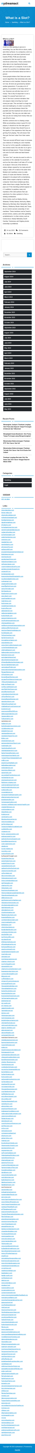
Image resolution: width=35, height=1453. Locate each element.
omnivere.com (6, 539)
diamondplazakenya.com (9, 1339)
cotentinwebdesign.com (9, 647)
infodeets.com (6, 525)
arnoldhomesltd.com (8, 692)
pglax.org (4, 1047)
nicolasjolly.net (6, 939)
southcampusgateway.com (10, 620)
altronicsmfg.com (7, 547)
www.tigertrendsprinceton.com (11, 1199)
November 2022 (9, 378)
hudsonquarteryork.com (9, 1324)
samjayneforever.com (8, 1354)
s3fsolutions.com (7, 674)
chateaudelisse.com (8, 623)
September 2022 (9, 389)
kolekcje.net (5, 814)
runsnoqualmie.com (7, 1236)
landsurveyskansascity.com (10, 1229)
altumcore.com (6, 1136)
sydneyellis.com (6, 790)
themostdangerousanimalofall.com (12, 893)
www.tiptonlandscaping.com (10, 1263)
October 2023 (9, 322)
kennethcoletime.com (8, 991)
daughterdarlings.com (8, 522)
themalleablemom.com (8, 988)
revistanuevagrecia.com (9, 959)
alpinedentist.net (7, 611)
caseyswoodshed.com (8, 1116)
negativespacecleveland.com (11, 1050)
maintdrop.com (6, 601)
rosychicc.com (6, 851)
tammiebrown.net (7, 1010)
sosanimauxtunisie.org (8, 606)
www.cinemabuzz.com (8, 1283)
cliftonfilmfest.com (7, 696)
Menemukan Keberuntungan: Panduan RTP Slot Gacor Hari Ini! (16, 442)
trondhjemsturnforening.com (10, 1337)
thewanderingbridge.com (9, 986)
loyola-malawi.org (7, 849)
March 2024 (8, 297)
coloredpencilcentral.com (9, 694)
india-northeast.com (7, 684)
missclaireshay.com (7, 510)
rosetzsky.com (6, 954)
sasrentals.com (6, 773)
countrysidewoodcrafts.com (10, 566)
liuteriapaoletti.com (7, 1052)
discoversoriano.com (8, 876)
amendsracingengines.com (10, 1219)
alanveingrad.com (7, 1030)
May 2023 (7, 348)
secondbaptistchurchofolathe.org (12, 1405)
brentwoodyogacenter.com (10, 1261)
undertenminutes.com (8, 537)
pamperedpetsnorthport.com (11, 743)
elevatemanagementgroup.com (11, 1386)
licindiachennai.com (7, 520)
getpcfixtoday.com (7, 589)
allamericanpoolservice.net (10, 797)
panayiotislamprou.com (8, 618)
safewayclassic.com (8, 564)
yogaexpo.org (5, 831)
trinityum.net (5, 1307)
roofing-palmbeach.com (9, 687)
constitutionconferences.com (11, 1123)
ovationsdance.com (7, 809)
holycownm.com (6, 1077)
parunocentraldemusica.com (10, 1332)
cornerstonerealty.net (8, 1293)
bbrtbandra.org (6, 591)
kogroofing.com (6, 608)
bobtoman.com (6, 603)
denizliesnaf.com (6, 1121)
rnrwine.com (5, 1396)
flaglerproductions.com (9, 915)
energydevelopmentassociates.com (13, 670)
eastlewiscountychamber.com (11, 900)
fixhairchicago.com (7, 1118)
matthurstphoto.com (8, 1356)
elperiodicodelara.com (8, 515)
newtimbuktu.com (7, 544)
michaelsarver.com (7, 777)
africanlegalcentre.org (8, 944)
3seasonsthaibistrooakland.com (11, 826)
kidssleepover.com (7, 554)
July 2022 (7, 399)
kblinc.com (4, 738)
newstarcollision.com (8, 770)
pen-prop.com (6, 1197)
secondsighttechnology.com (10, 775)
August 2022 (8, 394)
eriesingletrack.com (7, 741)
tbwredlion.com (6, 1342)
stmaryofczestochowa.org (10, 981)
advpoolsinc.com (6, 1106)
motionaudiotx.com (7, 1415)
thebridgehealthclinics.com (10, 1155)
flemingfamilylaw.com (8, 1393)
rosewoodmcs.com (7, 1288)
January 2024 (9, 307)
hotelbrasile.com (6, 633)
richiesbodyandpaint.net (9, 517)
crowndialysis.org (7, 792)
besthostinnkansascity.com (10, 1425)
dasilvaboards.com (7, 907)
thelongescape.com (7, 1015)
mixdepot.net (5, 1285)
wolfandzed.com (6, 1278)
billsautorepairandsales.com (10, 1344)
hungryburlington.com (8, 993)
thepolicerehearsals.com (9, 895)
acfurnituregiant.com (8, 535)
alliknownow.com (6, 898)
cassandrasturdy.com (8, 866)
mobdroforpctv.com (8, 863)
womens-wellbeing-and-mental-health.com (15, 804)
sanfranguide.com (7, 883)
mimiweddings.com (7, 1423)
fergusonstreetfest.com (9, 1351)
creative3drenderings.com (9, 1165)
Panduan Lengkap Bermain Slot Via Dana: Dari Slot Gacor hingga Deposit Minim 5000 (16, 460)
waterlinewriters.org (7, 1158)
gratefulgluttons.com (8, 861)
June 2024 (7, 287)
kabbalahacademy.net (8, 765)
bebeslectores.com (7, 655)
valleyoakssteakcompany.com (11, 1113)
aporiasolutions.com (7, 1148)
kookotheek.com (6, 616)
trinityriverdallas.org (7, 822)
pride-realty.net (6, 1371)
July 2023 (7, 338)
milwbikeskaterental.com (9, 1040)
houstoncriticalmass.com (9, 890)
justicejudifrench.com (8, 983)
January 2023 (9, 368)
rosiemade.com (6, 746)
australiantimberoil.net (8, 657)
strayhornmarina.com (8, 912)
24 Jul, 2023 (11, 230)
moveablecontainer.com (9, 640)
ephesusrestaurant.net (8, 1315)
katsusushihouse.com (8, 947)
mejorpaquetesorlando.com (10, 755)
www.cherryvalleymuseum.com (11, 645)
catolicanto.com (6, 817)
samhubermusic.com (8, 1432)
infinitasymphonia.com (8, 942)
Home (7, 22)
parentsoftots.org (7, 1163)
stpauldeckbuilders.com (9, 1231)
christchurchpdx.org (7, 927)
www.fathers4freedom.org (10, 1202)
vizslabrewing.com (7, 728)
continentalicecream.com (9, 920)
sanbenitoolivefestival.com (10, 868)
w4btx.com (5, 760)
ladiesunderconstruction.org (10, 652)
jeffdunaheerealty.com (8, 1209)
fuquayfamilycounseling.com (10, 1400)
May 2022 (7, 409)
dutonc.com (5, 1013)
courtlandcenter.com (8, 1091)
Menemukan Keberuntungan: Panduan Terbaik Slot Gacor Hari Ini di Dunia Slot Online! (17, 450)
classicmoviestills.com (8, 871)
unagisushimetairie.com (9, 584)
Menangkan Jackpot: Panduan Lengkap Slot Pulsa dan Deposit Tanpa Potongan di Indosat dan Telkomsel (17, 427)
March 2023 (8, 358)
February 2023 (9, 363)
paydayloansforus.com (8, 559)
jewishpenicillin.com (7, 800)
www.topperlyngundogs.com (10, 1204)
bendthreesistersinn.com (9, 1060)
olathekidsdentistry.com (9, 750)
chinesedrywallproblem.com (10, 1057)
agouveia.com (5, 1403)
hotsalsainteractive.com (9, 527)
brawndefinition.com (8, 917)
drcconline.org (6, 1099)
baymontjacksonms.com (9, 1042)
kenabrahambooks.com (8, 930)
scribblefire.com (6, 829)
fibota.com (4, 1327)
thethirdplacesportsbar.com (10, 1312)
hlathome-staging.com (8, 782)
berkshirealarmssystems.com (11, 726)
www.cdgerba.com (7, 1329)
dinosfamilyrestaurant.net (9, 660)
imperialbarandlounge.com (9, 699)
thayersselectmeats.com (9, 1145)
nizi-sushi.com (5, 1003)
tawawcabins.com (7, 716)
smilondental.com (7, 768)
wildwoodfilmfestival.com (9, 628)
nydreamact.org (6, 581)
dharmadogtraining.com (9, 1413)
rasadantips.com (6, 542)
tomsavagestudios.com (9, 802)
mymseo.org (5, 1408)
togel (6, 485)
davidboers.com (6, 1172)
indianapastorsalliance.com (10, 1111)
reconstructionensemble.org (10, 1069)
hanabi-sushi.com (7, 1275)
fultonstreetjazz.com (8, 635)
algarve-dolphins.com (8, 1028)
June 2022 (7, 404)
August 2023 (8, 333)
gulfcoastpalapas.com (8, 1153)
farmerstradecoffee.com (9, 1167)
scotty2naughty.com (8, 964)
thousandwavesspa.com (9, 1089)
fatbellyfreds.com (7, 1320)
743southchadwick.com (9, 682)
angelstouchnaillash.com (9, 763)
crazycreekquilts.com (8, 922)
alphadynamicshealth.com (9, 1374)
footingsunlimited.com (8, 1234)
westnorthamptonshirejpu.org (11, 630)
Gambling (15, 22)
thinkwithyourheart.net (8, 704)
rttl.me (3, 1418)
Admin (11, 233)
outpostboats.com (7, 853)
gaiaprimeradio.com (7, 1008)
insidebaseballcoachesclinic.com (12, 1361)
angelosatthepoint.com (9, 1109)
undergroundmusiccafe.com (10, 1430)
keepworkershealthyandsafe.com (12, 576)
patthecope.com (6, 1126)
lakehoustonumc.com (8, 1182)
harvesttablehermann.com (9, 665)
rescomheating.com (7, 1420)
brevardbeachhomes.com (9, 677)
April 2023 (7, 353)
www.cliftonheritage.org (9, 1253)
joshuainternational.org (8, 1192)
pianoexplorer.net (7, 1302)
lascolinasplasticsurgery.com (10, 1251)
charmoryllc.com (6, 885)
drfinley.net (5, 1391)
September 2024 (9, 271)
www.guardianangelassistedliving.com (13, 1334)
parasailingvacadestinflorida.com (12, 1369)
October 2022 (9, 384)
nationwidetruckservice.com (10, 1079)
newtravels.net (6, 557)
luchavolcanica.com (7, 1074)
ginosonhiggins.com (7, 1033)
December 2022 (9, 373)
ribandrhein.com (6, 812)
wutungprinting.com (7, 1035)
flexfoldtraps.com (7, 1217)
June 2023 (7, 343)
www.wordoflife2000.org (9, 711)
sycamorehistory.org (8, 1290)
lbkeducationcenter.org (9, 819)
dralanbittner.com (7, 731)
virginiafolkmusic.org (8, 807)
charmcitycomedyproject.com (11, 969)
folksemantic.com (7, 719)
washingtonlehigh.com (8, 1270)
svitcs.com (5, 1128)
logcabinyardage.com (8, 1170)
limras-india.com (6, 513)
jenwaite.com (5, 1383)
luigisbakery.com (6, 1273)
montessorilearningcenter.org (11, 1349)
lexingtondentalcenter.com (10, 787)
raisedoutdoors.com (7, 701)
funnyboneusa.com (7, 1064)
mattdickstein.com (7, 1177)
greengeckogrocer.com (9, 780)
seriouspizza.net (6, 1131)
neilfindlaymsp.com (7, 1094)
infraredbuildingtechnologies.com (12, 662)
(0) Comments (23, 230)
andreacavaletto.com (8, 836)
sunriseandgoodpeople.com (10, 1055)
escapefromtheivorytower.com (11, 679)
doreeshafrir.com (6, 966)
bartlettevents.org (7, 638)
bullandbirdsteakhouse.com (10, 1248)
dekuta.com (5, 1280)
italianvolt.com (6, 723)
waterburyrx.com (6, 1104)
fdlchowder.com (6, 1243)
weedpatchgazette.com (9, 736)
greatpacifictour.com (8, 1084)
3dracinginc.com (6, 888)
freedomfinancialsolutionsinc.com (12, 1214)
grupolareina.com (7, 643)
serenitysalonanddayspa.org (10, 530)
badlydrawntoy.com (7, 1180)
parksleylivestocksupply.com (10, 839)
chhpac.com (5, 1410)
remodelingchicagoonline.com (11, 1258)
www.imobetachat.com (9, 1175)
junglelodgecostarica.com (9, 1020)
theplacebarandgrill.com (9, 1101)
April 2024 (7, 292)
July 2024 (7, 282)
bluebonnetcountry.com (9, 593)
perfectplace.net (7, 824)
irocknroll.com (6, 709)
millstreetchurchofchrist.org (10, 1366)
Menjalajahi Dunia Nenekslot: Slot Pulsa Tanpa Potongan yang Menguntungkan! (17, 435)
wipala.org (4, 846)
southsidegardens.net (8, 1305)
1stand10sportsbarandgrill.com (11, 758)
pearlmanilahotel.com (8, 598)
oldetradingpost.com (8, 650)
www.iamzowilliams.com (9, 1297)
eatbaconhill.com (7, 549)
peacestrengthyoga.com (9, 1212)
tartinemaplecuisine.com (9, 998)
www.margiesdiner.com (8, 1241)
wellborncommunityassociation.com (13, 625)
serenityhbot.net (6, 1190)
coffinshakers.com (7, 979)
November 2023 (9, 317)
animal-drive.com (6, 1138)
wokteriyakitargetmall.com (10, 785)
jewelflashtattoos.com (8, 586)
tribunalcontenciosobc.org (10, 903)
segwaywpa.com (6, 1150)
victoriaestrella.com (7, 1087)
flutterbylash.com (7, 1376)
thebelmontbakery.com (9, 562)
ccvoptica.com (6, 1268)
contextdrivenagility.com (9, 974)
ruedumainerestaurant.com (10, 952)
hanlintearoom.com (7, 1378)
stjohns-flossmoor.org (8, 1062)
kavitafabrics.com (7, 1072)
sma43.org (4, 1256)
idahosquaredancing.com (9, 714)
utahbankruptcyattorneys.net (11, 706)
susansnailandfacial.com (9, 1194)
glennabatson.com (7, 910)
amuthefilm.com (6, 934)
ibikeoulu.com (5, 976)
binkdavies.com (6, 925)
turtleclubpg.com (7, 1082)
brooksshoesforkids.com (9, 1143)
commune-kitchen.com (8, 932)
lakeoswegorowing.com (9, 1398)
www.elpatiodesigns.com (9, 1322)
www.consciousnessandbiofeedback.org (14, 1295)
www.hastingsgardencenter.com (11, 1300)
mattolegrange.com (7, 1018)
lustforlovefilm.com (7, 937)
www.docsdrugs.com (8, 1239)
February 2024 (9, 302)
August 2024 (8, 277)
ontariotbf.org (6, 571)
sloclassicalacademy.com (9, 905)
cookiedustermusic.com (9, 1067)
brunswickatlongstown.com (10, 996)
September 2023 (9, 328)
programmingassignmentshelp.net (12, 552)
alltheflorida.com (6, 1359)
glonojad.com (5, 957)
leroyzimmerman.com (8, 1388)
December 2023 (9, 312)
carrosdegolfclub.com (8, 667)
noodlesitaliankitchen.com (9, 579)
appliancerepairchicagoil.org (10, 569)
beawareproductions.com (9, 971)
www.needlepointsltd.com (10, 1246)
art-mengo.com (6, 1006)
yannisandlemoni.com (8, 733)
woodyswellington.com (9, 1317)
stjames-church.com (8, 961)
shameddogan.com (7, 1160)
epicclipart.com (6, 596)
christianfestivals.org (8, 1023)
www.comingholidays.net (9, 880)
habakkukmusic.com (7, 1185)
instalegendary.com (7, 574)
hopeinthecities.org (7, 858)
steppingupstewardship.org (10, 1266)
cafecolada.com (6, 873)
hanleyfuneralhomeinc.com (10, 753)
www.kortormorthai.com (9, 1221)
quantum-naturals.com (8, 1347)
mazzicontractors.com (8, 1310)
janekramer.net (6, 1001)
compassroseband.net (8, 1133)
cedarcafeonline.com (8, 532)
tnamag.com (5, 1140)
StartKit (17, 1450)
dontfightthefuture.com (9, 689)
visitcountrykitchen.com (9, 1025)
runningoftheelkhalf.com (9, 1207)
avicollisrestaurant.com (9, 1096)
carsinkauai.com (6, 1364)
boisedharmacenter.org (8, 841)
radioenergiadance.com (9, 613)
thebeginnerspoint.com (9, 878)
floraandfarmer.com (7, 672)
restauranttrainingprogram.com (11, 795)
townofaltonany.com (8, 1045)
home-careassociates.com (10, 834)
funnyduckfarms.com (8, 1381)
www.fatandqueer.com (8, 1224)
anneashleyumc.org (7, 1226)
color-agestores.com (8, 844)
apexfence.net (6, 1435)
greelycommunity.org (8, 949)
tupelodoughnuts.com (8, 748)
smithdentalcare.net (8, 1427)
